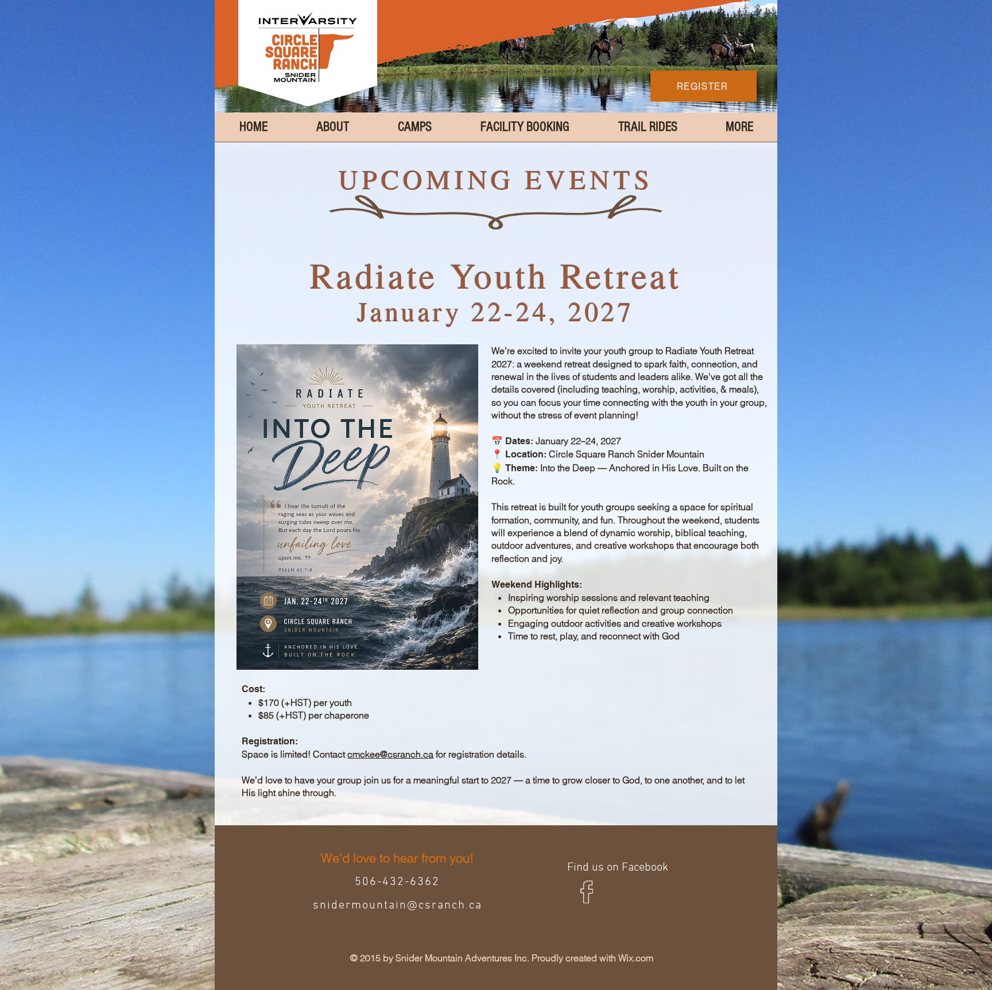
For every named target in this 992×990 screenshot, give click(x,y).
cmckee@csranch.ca (390, 754)
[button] (739, 130)
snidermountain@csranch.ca (397, 906)
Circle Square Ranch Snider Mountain (626, 454)
